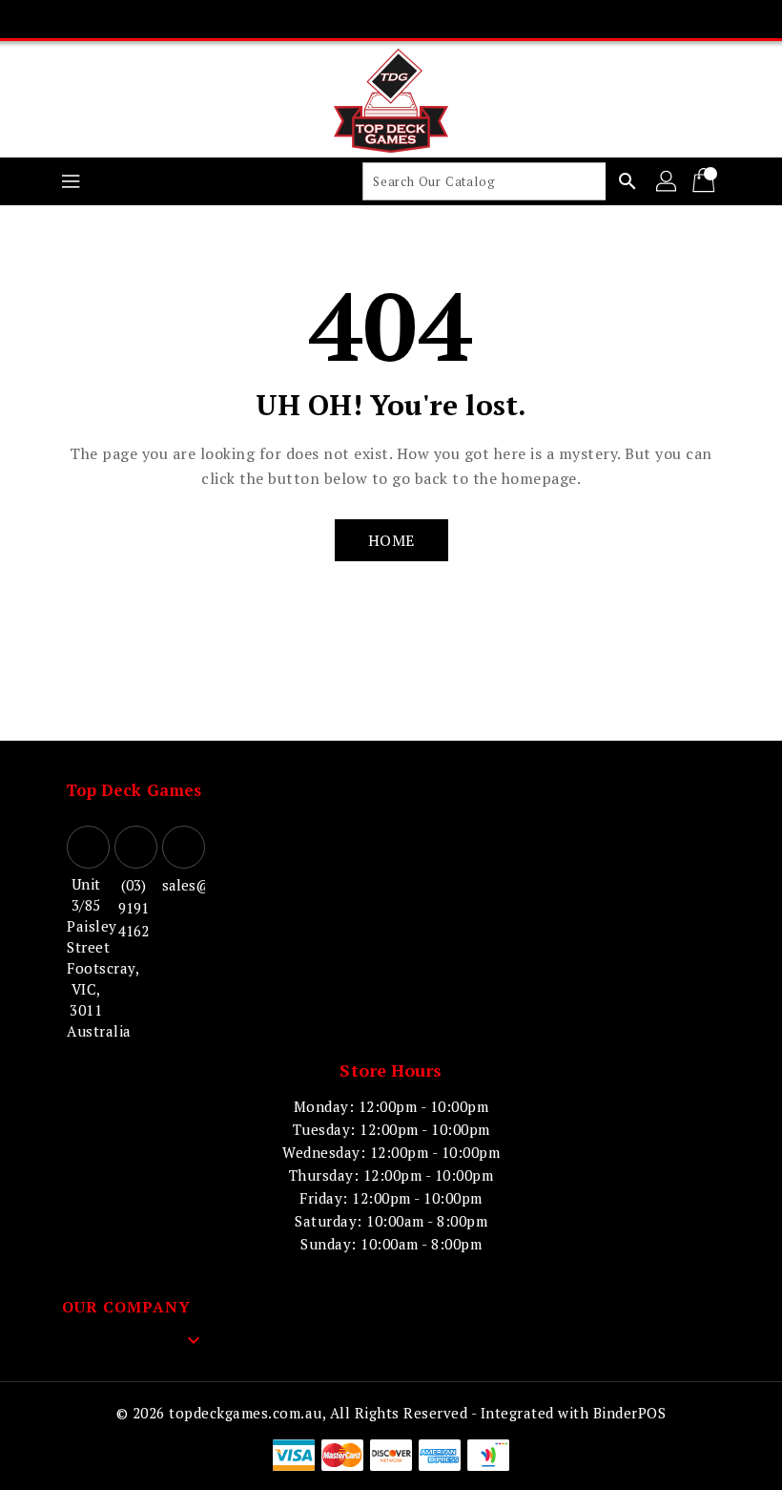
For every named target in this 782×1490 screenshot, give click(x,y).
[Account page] (667, 181)
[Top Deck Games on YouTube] (427, 19)
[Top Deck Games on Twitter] (354, 19)
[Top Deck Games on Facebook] (318, 19)
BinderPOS (630, 1412)
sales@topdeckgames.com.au (181, 884)
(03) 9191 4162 (133, 907)
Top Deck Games (133, 790)
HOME (391, 540)
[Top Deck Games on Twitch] (463, 19)
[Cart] (706, 181)
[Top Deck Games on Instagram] (391, 19)
